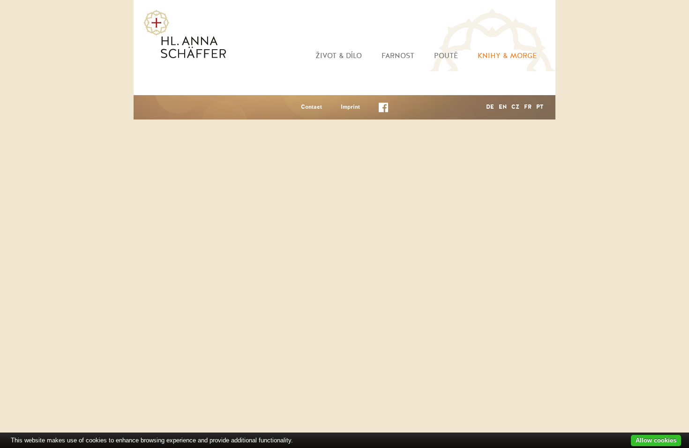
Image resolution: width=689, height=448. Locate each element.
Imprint (350, 107)
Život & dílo (338, 56)
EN (503, 107)
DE (490, 107)
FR (528, 107)
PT (539, 107)
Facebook (383, 109)
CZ (515, 107)
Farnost (398, 56)
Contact (311, 107)
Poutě (446, 56)
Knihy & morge (507, 56)
